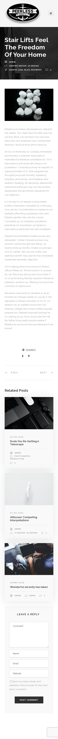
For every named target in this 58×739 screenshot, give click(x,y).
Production (17, 459)
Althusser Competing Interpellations (23, 519)
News (32, 596)
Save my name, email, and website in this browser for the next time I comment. (28, 685)
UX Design (33, 66)
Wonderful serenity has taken (29, 586)
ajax (20, 70)
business (36, 70)
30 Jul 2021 (17, 437)
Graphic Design (17, 66)
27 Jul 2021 (17, 513)
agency (13, 70)
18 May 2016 (17, 583)
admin (12, 62)
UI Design (20, 533)
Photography (22, 456)
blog (27, 70)
